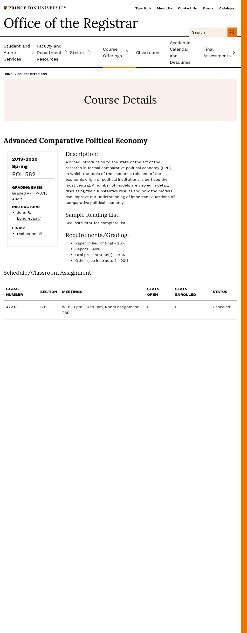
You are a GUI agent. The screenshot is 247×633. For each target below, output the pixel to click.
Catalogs (226, 8)
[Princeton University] (35, 7)
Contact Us (187, 8)
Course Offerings (32, 74)
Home (8, 74)
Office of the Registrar (71, 22)
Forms (208, 8)
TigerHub (143, 8)
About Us (164, 8)
